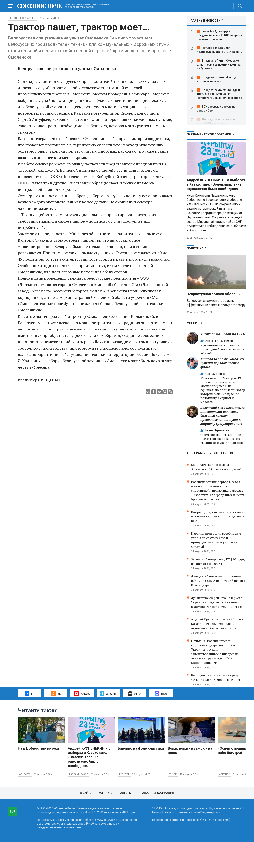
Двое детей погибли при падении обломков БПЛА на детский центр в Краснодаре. (218, 580)
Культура (124, 774)
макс (164, 693)
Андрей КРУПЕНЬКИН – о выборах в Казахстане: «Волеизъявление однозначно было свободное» (216, 184)
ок (59, 693)
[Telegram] (159, 391)
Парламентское (78, 774)
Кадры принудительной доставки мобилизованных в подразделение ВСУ (217, 516)
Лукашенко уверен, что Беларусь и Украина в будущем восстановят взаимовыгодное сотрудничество (217, 602)
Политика (195, 248)
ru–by (137, 693)
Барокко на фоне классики (141, 748)
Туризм (173, 774)
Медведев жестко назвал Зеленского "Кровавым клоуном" (216, 466)
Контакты (105, 792)
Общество (25, 774)
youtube (85, 693)
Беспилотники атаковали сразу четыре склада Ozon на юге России (217, 677)
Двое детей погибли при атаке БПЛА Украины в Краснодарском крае (216, 123)
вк (32, 693)
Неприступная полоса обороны (214, 294)
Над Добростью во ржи (38, 748)
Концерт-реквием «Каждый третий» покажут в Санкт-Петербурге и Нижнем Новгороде (219, 93)
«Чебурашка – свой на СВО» (223, 334)
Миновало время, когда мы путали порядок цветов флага (222, 363)
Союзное (224, 774)
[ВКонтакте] (148, 391)
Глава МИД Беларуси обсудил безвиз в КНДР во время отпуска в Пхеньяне (219, 35)
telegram (111, 693)
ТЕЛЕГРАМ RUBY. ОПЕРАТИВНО (210, 453)
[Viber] (164, 391)
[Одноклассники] (153, 391)
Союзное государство (22, 18)
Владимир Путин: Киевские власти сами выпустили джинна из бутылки (219, 64)
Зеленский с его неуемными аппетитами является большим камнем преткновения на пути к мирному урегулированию (222, 415)
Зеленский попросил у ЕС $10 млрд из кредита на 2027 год (218, 561)
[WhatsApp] (170, 391)
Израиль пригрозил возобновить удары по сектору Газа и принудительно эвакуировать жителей (216, 540)
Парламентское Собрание (209, 134)
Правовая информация (156, 792)
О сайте (85, 792)
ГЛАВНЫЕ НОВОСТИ (205, 20)
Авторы (126, 792)
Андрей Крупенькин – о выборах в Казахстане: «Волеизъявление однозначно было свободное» (217, 623)
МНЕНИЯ (193, 323)
